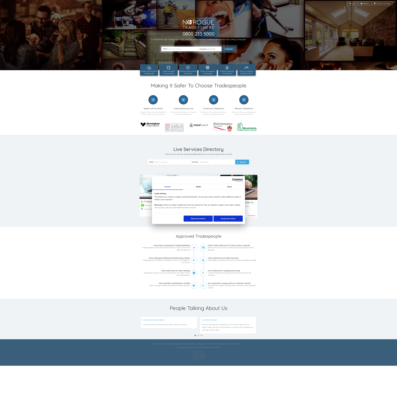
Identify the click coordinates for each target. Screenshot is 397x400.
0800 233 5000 (198, 34)
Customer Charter (198, 352)
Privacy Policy (198, 354)
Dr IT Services (148, 201)
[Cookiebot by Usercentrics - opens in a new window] (234, 179)
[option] (198, 325)
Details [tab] (198, 187)
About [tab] (229, 187)
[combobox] (210, 49)
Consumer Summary (383, 3)
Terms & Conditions (198, 356)
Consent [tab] (167, 187)
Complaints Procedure (198, 358)
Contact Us (198, 360)
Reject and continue (198, 218)
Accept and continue (228, 218)
